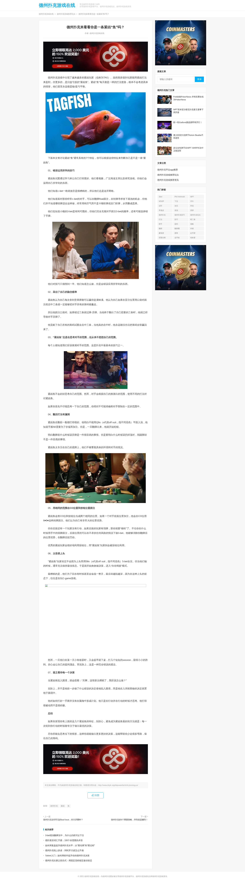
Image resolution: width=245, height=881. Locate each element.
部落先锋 (162, 238)
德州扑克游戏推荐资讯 (168, 180)
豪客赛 (161, 233)
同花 (192, 206)
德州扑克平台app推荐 (167, 169)
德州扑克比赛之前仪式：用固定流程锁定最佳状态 (68, 860)
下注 (176, 201)
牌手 (160, 224)
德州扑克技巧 (180, 215)
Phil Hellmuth (180, 197)
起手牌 (192, 233)
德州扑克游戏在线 (57, 5)
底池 (176, 210)
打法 (160, 219)
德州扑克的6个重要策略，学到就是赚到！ (129, 819)
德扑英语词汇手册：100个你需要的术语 (64, 840)
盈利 (176, 224)
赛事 (176, 233)
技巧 (176, 219)
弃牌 (192, 210)
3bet (160, 197)
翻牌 (160, 229)
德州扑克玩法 (195, 215)
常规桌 (161, 210)
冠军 (160, 206)
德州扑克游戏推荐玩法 (66, 14)
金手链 (177, 238)
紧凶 (63, 806)
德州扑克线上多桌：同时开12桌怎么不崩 (64, 850)
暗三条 (192, 219)
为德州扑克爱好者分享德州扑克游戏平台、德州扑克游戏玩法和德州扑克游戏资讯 (134, 876)
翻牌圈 (177, 229)
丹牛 (192, 201)
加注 (176, 206)
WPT (192, 197)
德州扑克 (54, 806)
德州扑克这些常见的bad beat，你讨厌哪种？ (63, 819)
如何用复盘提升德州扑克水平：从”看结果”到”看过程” (70, 845)
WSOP (161, 201)
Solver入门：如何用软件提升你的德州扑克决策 (67, 855)
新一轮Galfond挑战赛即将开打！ (187, 122)
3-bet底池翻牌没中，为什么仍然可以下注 (64, 835)
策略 (192, 224)
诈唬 (192, 229)
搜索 (199, 79)
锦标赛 (192, 238)
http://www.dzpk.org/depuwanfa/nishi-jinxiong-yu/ (118, 785)
